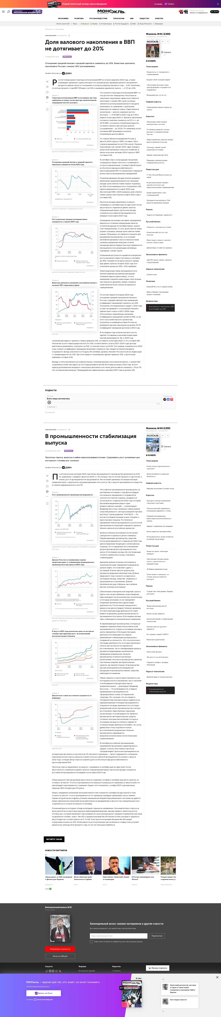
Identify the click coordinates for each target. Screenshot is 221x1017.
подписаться (202, 13)
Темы (75, 24)
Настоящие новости (178, 1000)
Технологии (118, 18)
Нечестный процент (154, 652)
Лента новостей (63, 24)
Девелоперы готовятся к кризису (159, 248)
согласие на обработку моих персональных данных (122, 942)
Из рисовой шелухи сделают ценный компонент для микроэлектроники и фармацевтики (160, 185)
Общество (144, 18)
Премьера (159, 24)
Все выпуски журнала (87, 971)
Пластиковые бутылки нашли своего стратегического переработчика (158, 561)
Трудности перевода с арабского (159, 215)
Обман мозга (152, 275)
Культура (159, 18)
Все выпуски (50, 412)
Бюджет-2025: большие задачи (158, 80)
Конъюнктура (106, 24)
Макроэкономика (50, 35)
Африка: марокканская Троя (157, 155)
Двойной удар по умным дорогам (159, 677)
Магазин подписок (159, 968)
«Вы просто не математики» (157, 657)
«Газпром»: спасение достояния (159, 227)
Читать (192, 13)
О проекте (116, 971)
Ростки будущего (122, 24)
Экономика (63, 18)
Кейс (134, 24)
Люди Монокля (145, 24)
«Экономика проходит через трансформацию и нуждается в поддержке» (159, 87)
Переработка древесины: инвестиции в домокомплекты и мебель (159, 518)
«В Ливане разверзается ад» (157, 569)
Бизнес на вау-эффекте (156, 614)
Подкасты (51, 390)
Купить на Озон (45, 993)
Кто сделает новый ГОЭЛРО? (158, 634)
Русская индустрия (98, 18)
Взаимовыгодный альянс (156, 640)
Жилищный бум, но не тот (157, 95)
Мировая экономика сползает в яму (160, 489)
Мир (132, 18)
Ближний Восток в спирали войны (159, 287)
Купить (171, 4)
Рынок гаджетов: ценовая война (159, 531)
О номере (158, 4)
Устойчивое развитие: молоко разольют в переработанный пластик (158, 132)
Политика (79, 18)
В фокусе (85, 24)
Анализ (95, 24)
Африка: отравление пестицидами (160, 526)
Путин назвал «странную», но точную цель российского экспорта (158, 576)
